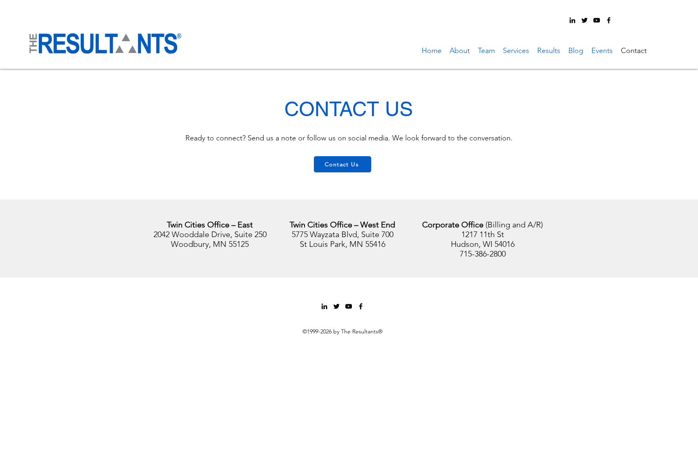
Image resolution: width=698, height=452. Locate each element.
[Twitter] (584, 20)
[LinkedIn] (572, 20)
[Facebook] (609, 20)
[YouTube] (597, 20)
